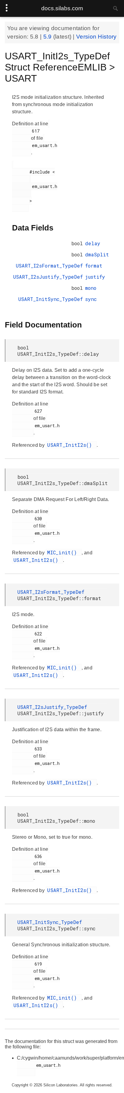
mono (90, 288)
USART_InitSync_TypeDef (50, 299)
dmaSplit (97, 254)
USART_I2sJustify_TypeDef (48, 277)
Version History (96, 36)
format (93, 265)
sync (91, 299)
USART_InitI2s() (71, 445)
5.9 (48, 36)
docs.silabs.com (62, 8)
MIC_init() (63, 552)
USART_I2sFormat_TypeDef (49, 265)
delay (92, 243)
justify (95, 277)
